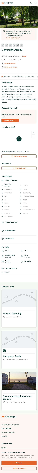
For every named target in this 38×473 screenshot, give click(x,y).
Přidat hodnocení (20, 168)
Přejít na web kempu (10, 67)
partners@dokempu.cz (13, 37)
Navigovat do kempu (20, 156)
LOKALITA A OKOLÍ (30, 76)
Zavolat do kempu (9, 63)
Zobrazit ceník (8, 120)
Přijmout (19, 463)
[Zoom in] (33, 133)
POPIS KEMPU (6, 76)
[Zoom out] (33, 136)
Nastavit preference (19, 468)
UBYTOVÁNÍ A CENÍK (17, 76)
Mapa (24, 56)
